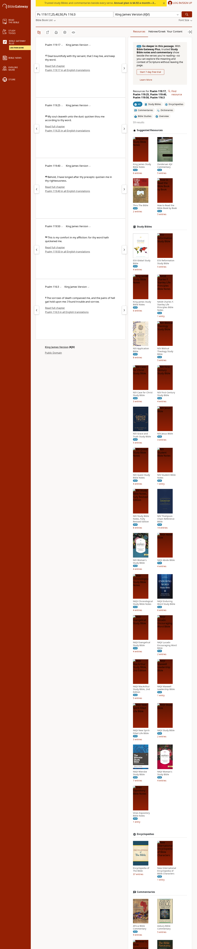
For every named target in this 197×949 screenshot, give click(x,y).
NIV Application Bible (141, 350)
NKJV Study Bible (166, 730)
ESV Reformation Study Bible (165, 262)
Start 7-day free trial (150, 72)
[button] (179, 3)
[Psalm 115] (36, 310)
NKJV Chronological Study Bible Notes (143, 602)
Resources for (150, 94)
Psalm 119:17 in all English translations (67, 70)
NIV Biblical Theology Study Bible (165, 351)
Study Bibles (144, 226)
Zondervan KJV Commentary (164, 165)
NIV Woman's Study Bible (140, 561)
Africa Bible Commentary (139, 927)
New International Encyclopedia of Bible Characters (166, 871)
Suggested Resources (150, 130)
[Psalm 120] (124, 68)
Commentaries (146, 892)
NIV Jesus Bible (165, 433)
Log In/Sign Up (182, 3)
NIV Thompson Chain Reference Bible (165, 519)
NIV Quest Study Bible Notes (141, 476)
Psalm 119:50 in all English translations (67, 251)
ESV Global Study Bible (141, 262)
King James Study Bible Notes (142, 165)
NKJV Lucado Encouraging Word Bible (167, 645)
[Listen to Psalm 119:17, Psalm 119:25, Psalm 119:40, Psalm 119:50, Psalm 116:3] (73, 32)
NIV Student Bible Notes (166, 476)
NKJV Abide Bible (166, 560)
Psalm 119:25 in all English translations (67, 130)
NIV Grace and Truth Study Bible (142, 435)
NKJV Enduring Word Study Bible (166, 602)
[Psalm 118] (36, 68)
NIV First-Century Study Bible (166, 394)
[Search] (187, 14)
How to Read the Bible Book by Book (167, 207)
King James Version (56, 347)
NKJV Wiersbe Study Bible (140, 773)
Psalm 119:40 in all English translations (67, 191)
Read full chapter (55, 66)
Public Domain (53, 352)
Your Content (174, 31)
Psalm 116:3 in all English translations (67, 312)
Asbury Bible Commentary (164, 927)
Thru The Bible (140, 205)
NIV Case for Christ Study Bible (143, 394)
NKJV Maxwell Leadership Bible (166, 688)
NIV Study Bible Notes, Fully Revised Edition (141, 519)
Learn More (146, 79)
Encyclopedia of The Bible (141, 869)
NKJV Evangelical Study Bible (141, 644)
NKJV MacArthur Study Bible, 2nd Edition (141, 689)
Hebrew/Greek (157, 31)
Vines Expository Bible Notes (141, 814)
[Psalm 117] (124, 310)
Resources (139, 31)
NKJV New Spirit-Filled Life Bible (141, 732)
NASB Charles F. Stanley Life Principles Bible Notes (165, 306)
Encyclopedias (145, 834)
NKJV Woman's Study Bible (164, 773)
